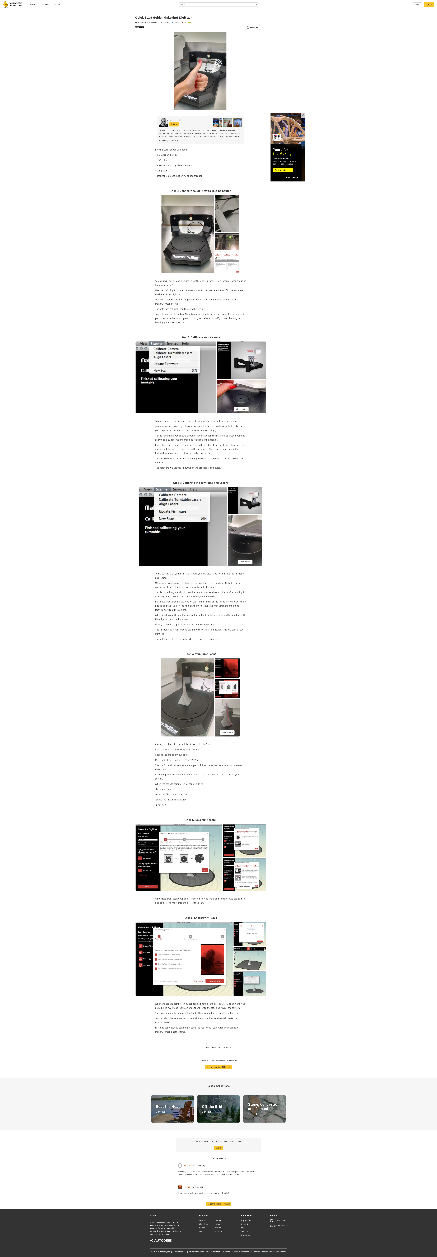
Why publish (245, 1220)
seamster (187, 1187)
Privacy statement (196, 1252)
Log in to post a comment (219, 1204)
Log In (417, 4)
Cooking (218, 1220)
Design (202, 1227)
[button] (264, 27)
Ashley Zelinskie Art (170, 140)
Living (217, 1224)
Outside (218, 1227)
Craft (201, 1231)
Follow (174, 124)
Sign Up (428, 4)
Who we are (245, 1235)
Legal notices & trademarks (274, 1252)
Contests (45, 4)
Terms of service (180, 1252)
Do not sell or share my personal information (241, 1252)
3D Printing (165, 22)
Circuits (202, 1220)
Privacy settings (213, 1252)
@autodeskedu (280, 1225)
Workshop (153, 22)
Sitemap (244, 1231)
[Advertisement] (288, 147)
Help (242, 1227)
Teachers (57, 4)
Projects (33, 4)
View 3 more (227, 732)
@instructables (280, 1220)
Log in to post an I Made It (218, 1067)
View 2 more (241, 409)
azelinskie (142, 22)
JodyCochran (188, 1165)
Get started (245, 1224)
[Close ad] (303, 115)
